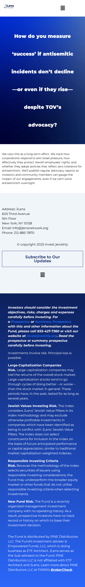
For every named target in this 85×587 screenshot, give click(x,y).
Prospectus (20, 322)
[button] (63, 8)
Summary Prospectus (53, 322)
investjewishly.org (42, 336)
